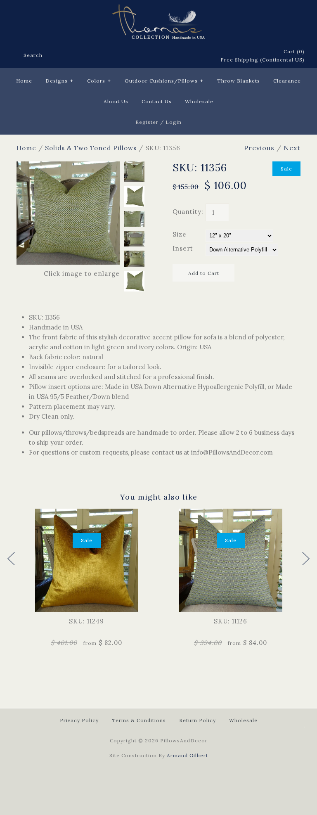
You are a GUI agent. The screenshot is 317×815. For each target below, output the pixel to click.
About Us (116, 101)
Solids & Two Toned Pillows (91, 148)
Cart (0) (294, 51)
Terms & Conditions (139, 720)
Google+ (191, 56)
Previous (259, 148)
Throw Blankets (238, 81)
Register (146, 122)
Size (180, 234)
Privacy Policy (79, 720)
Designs (59, 81)
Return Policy (197, 720)
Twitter (169, 56)
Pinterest (180, 56)
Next (292, 148)
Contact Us (157, 101)
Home (24, 81)
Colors (99, 81)
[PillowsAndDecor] (158, 9)
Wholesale (199, 101)
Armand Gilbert (187, 755)
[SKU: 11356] (68, 166)
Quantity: (188, 212)
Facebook (158, 56)
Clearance (287, 81)
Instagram (201, 56)
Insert (183, 248)
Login (174, 122)
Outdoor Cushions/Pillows (164, 81)
